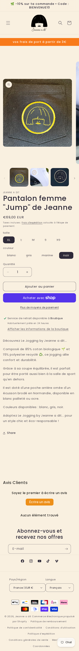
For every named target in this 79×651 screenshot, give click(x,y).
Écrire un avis (39, 502)
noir (66, 255)
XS (60, 240)
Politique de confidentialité (24, 627)
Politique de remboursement (48, 621)
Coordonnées (41, 646)
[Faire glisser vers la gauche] (4, 178)
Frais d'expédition (32, 222)
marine (49, 256)
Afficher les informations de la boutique (38, 329)
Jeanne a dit (23, 616)
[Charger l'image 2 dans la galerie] (39, 177)
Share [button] (11, 433)
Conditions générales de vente (28, 640)
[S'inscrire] (66, 549)
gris (31, 256)
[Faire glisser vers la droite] (74, 178)
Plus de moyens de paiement (39, 307)
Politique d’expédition (41, 633)
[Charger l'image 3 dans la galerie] (60, 177)
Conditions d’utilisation (61, 627)
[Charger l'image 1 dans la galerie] (19, 177)
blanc (13, 256)
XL (9, 240)
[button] (8, 23)
